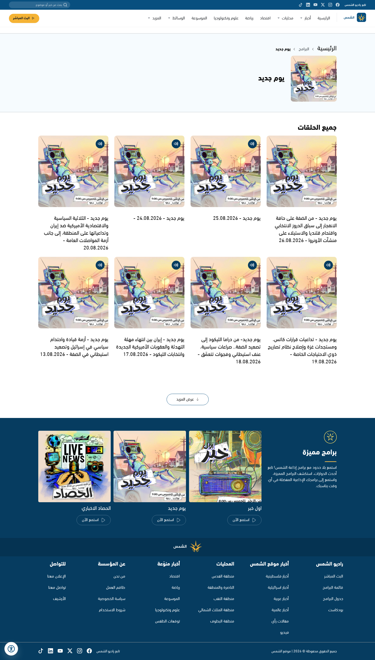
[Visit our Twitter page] (323, 5)
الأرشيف (59, 599)
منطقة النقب (224, 599)
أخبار (308, 18)
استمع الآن (241, 520)
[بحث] (65, 5)
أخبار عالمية (280, 610)
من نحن (119, 576)
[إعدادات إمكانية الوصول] (11, 648)
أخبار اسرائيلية (278, 588)
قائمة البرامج (333, 588)
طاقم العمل (115, 588)
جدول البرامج (333, 599)
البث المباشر (21, 18)
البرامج (304, 49)
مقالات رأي (280, 621)
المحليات (225, 564)
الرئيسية (324, 18)
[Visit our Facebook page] (338, 5)
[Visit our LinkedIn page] (308, 5)
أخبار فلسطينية (277, 576)
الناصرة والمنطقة (221, 588)
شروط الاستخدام (112, 610)
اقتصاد (265, 18)
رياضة (249, 18)
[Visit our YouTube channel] (315, 5)
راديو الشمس (329, 564)
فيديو (284, 632)
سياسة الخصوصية (111, 599)
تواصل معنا (57, 588)
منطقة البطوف (222, 621)
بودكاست (335, 610)
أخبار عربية (281, 599)
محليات (287, 18)
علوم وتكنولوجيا (226, 18)
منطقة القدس (223, 576)
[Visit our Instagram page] (330, 5)
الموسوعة (199, 18)
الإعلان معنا (56, 576)
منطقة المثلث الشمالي (216, 610)
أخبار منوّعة (168, 564)
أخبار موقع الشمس (269, 564)
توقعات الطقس (167, 621)
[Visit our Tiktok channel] (301, 5)
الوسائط (178, 18)
